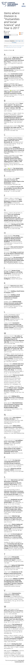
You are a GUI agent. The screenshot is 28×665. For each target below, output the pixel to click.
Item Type (18, 41)
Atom (21, 33)
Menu (24, 6)
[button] (6, 37)
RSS (21, 34)
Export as (6, 33)
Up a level (7, 31)
